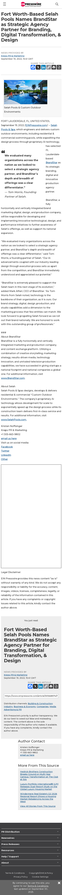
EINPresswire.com (36, 125)
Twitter (5, 451)
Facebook (7, 446)
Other (4, 459)
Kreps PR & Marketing (12, 56)
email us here (9, 438)
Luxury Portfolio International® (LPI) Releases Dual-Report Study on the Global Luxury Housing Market (39, 787)
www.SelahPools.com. (14, 419)
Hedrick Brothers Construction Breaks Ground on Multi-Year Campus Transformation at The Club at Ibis (39, 775)
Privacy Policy (21, 877)
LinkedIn (6, 455)
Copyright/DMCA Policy (41, 873)
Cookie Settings (40, 877)
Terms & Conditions (15, 873)
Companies (43, 706)
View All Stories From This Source (38, 806)
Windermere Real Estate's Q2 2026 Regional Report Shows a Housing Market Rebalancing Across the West (38, 798)
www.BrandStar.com (13, 378)
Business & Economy (25, 706)
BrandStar (51, 162)
